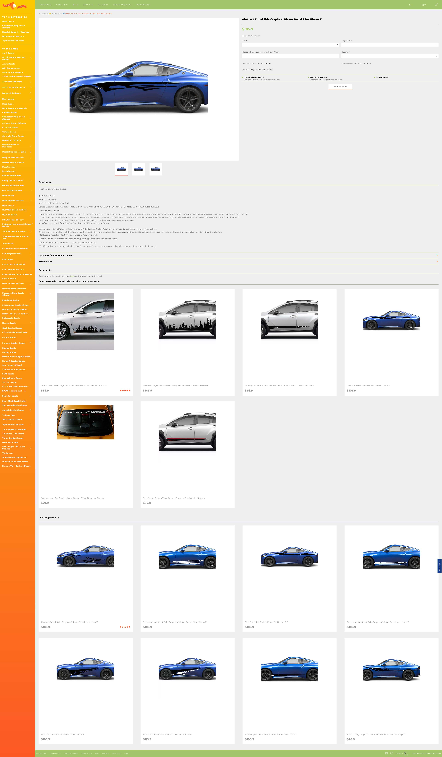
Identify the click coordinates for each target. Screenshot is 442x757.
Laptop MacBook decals (13, 264)
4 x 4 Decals (8, 53)
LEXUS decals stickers (13, 269)
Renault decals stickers (13, 361)
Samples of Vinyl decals (13, 369)
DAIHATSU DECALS (11, 140)
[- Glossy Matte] (390, 45)
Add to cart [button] (340, 87)
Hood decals (8, 205)
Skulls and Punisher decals (15, 387)
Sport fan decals (10, 396)
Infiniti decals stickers (13, 220)
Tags (126, 754)
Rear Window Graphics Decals (17, 357)
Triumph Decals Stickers (14, 429)
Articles (88, 5)
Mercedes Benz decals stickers (13, 294)
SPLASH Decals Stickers (13, 391)
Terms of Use (86, 754)
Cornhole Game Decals (13, 136)
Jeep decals (8, 243)
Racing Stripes (9, 352)
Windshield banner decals (15, 462)
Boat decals (8, 104)
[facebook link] (386, 753)
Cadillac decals (9, 112)
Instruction (143, 5)
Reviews (105, 754)
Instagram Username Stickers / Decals (17, 225)
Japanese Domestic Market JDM (15, 237)
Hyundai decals (9, 215)
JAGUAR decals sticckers (14, 231)
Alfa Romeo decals (11, 68)
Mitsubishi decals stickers (15, 309)
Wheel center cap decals (14, 457)
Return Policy (45, 261)
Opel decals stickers (12, 328)
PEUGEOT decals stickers (14, 332)
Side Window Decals (12, 378)
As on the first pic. (253, 36)
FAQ (97, 754)
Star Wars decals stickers (14, 405)
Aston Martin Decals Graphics (16, 77)
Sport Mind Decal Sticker (14, 401)
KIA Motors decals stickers (15, 249)
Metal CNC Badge (10, 300)
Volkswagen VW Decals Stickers (13, 448)
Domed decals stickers (13, 163)
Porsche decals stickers (13, 343)
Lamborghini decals (12, 254)
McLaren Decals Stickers (14, 289)
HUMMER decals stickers (14, 210)
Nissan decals (9, 323)
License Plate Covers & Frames (17, 274)
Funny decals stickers (12, 180)
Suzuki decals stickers (13, 410)
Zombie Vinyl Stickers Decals (16, 466)
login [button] (72, 276)
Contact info (41, 754)
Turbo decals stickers (12, 438)
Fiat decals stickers (11, 175)
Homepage (45, 5)
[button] (121, 169)
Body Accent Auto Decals (14, 108)
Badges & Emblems (11, 93)
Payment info (55, 754)
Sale (75, 5)
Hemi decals (8, 195)
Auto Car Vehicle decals (13, 87)
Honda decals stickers (13, 200)
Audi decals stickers (12, 82)
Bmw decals (8, 21)
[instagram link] (391, 753)
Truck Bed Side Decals (13, 434)
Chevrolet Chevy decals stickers (13, 26)
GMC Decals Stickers (12, 190)
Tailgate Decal (9, 415)
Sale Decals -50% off (12, 365)
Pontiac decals (9, 337)
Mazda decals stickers (13, 284)
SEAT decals (8, 374)
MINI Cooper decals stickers (15, 305)
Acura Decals (8, 64)
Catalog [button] (61, 5)
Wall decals (7, 453)
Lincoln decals (9, 279)
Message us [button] (439, 565)
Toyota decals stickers (13, 41)
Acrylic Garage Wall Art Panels (13, 58)
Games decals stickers (13, 185)
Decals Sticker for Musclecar (16, 32)
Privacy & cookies (71, 754)
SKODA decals (9, 382)
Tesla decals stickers (12, 419)
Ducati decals (8, 167)
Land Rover (7, 259)
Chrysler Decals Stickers (14, 123)
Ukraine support (10, 442)
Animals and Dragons (12, 72)
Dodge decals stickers (13, 36)
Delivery (103, 5)
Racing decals (9, 348)
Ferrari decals (8, 171)
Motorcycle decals (11, 318)
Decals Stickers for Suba (14, 152)
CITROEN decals (10, 127)
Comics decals (9, 132)
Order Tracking (122, 5)
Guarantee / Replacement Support (56, 255)
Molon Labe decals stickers (15, 314)
